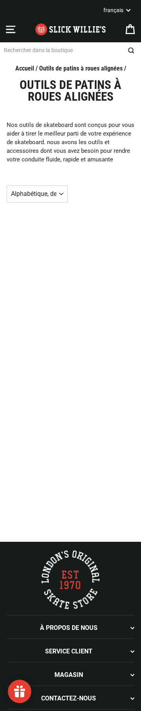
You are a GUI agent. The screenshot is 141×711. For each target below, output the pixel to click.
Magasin (68, 674)
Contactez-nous (68, 698)
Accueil (24, 68)
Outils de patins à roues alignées (81, 68)
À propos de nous (69, 627)
